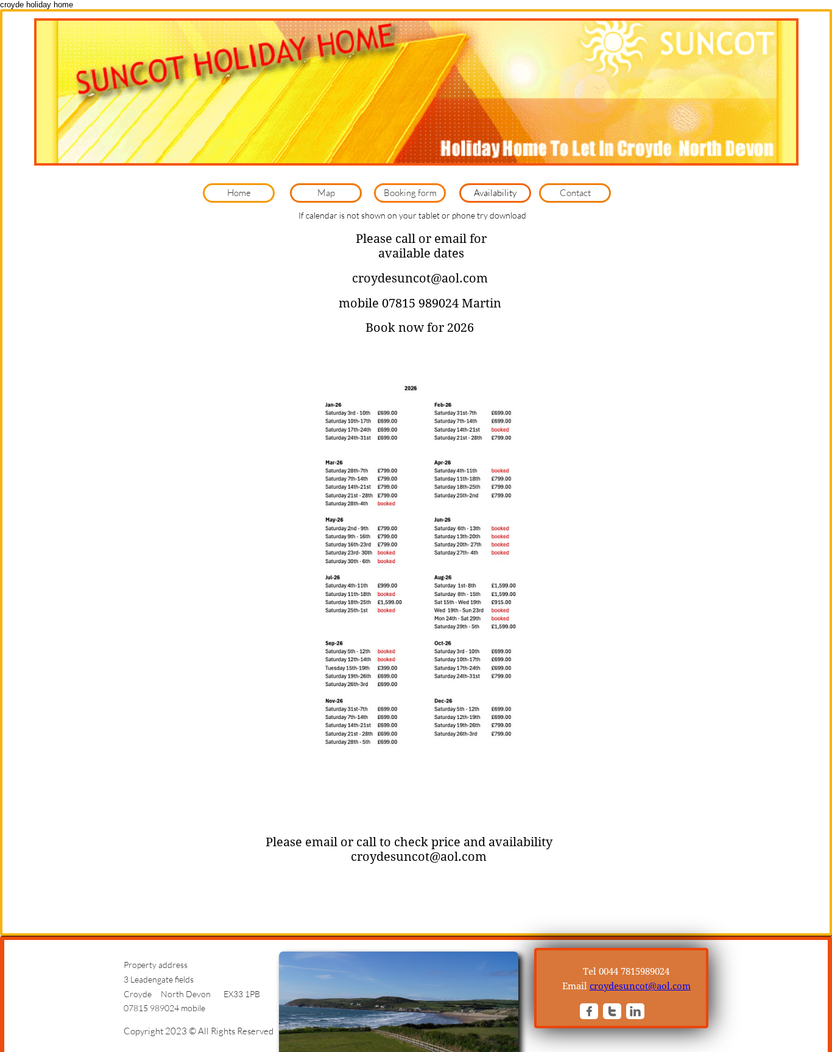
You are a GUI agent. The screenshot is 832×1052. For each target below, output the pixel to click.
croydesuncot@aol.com (640, 986)
